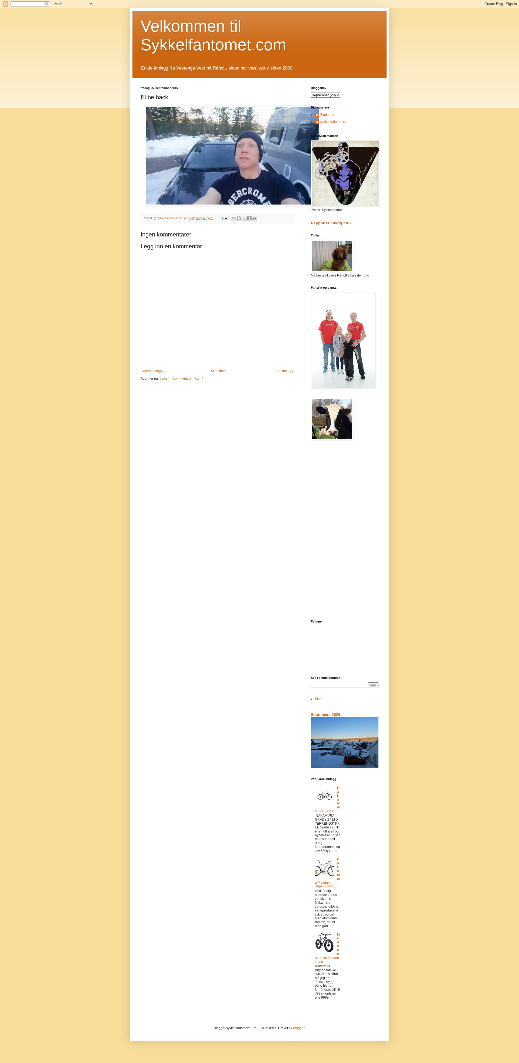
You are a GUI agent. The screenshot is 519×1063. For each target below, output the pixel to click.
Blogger (298, 1028)
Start (318, 699)
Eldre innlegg (283, 371)
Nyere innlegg (152, 371)
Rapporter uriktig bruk (331, 223)
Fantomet (327, 115)
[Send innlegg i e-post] (224, 218)
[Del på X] (244, 218)
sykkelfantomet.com (334, 122)
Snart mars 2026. (326, 714)
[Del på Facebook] (249, 218)
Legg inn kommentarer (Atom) (181, 378)
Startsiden (218, 371)
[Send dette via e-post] (233, 218)
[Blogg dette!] (238, 218)
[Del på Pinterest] (254, 218)
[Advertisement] (344, 530)
